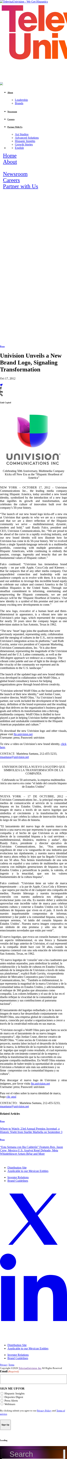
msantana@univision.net (14, 757)
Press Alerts (11, 1400)
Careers (11, 180)
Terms (11, 1364)
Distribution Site (17, 1167)
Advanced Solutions (27, 137)
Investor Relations (18, 1177)
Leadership (21, 99)
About (10, 162)
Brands (19, 103)
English (19, 147)
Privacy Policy (44, 1410)
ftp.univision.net (23, 734)
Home (10, 156)
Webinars (9, 1404)
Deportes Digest (13, 1397)
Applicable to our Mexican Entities (27, 1171)
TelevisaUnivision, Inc (30, 1368)
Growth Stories (24, 144)
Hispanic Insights (25, 141)
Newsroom (15, 174)
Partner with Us (20, 186)
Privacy (4, 1364)
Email (9, 1371)
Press (2, 346)
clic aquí (11, 1096)
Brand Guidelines (17, 1180)
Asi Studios (21, 134)
